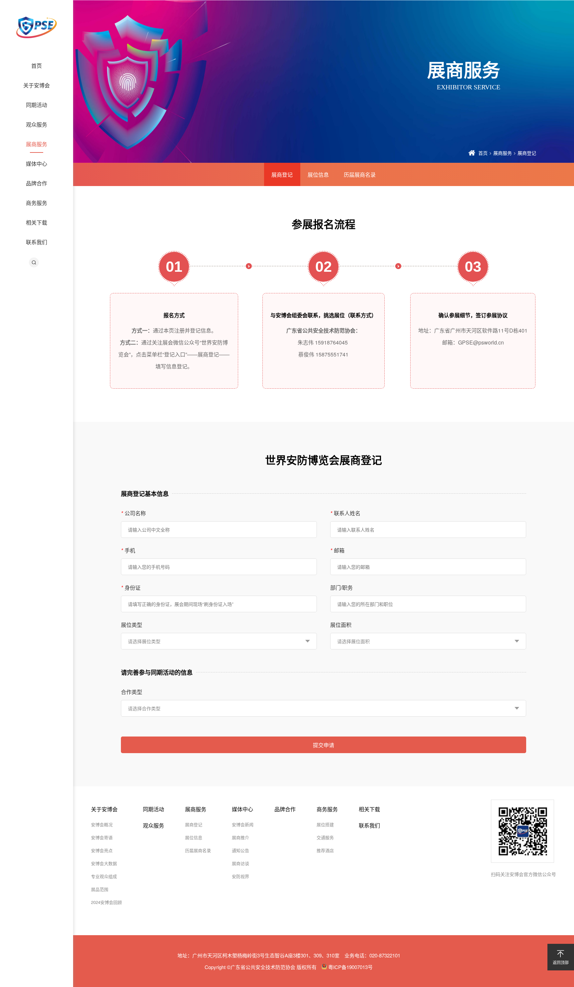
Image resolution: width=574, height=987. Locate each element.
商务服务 (36, 203)
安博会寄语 (102, 837)
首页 (36, 65)
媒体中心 (36, 163)
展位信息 (318, 174)
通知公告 (240, 850)
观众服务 (36, 124)
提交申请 (323, 745)
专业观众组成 (104, 876)
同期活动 (36, 105)
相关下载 (36, 222)
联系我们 (36, 242)
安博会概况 (102, 824)
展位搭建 (325, 824)
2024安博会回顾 (106, 902)
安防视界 (240, 876)
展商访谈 (240, 863)
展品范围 (99, 889)
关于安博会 (36, 85)
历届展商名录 (360, 174)
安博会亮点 (102, 850)
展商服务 (36, 144)
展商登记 (527, 152)
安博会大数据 (104, 863)
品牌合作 (36, 183)
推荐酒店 (325, 850)
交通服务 (325, 837)
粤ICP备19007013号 (350, 966)
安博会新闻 (242, 824)
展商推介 (240, 837)
